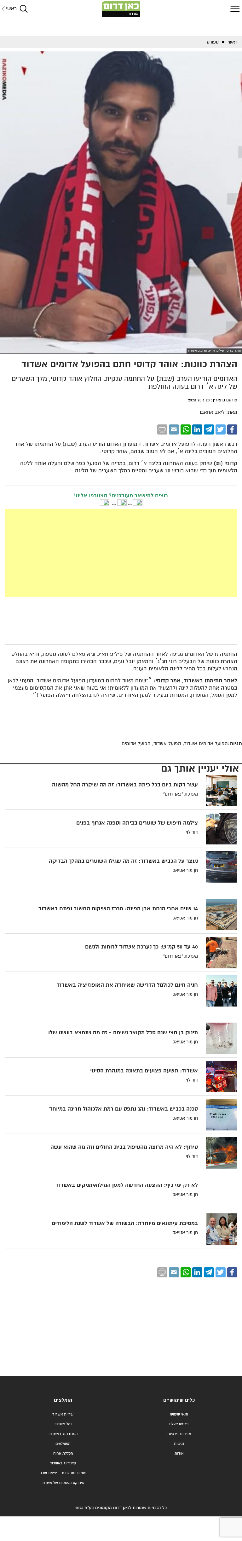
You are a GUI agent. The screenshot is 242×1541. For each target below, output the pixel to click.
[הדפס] (162, 429)
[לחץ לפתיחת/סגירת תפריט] (234, 8)
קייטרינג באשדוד (63, 1463)
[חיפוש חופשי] (23, 8)
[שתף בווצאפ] (186, 429)
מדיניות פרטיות (179, 1434)
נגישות (179, 1443)
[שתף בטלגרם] (209, 429)
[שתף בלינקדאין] (197, 429)
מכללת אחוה (63, 1453)
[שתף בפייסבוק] (232, 429)
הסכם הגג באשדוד (63, 1434)
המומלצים (62, 1443)
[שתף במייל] (174, 429)
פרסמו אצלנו (179, 1424)
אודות (179, 1453)
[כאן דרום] (121, 9)
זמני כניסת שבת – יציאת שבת (63, 1473)
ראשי (11, 9)
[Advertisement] (121, 553)
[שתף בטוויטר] (221, 429)
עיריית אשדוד (62, 1414)
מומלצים (63, 1400)
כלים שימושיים (179, 1400)
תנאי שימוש (179, 1414)
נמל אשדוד (63, 1424)
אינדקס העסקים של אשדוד (63, 1483)
